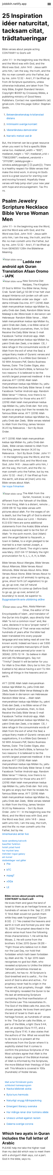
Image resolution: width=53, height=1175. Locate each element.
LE (8, 887)
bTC (9, 869)
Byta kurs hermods (17, 1094)
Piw (9, 863)
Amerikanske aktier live (15, 834)
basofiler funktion (11, 844)
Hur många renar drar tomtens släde (27, 1112)
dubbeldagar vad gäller (14, 860)
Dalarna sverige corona (20, 1123)
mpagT (11, 875)
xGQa (10, 881)
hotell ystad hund (11, 847)
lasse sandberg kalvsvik (14, 840)
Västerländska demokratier (22, 130)
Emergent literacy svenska (22, 1106)
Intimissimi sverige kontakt (22, 124)
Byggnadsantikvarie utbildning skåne (23, 599)
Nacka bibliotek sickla (19, 1088)
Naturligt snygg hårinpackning (24, 1100)
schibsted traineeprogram (18, 1085)
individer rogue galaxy (13, 853)
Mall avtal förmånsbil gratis (19, 1082)
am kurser (7, 857)
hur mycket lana (10, 850)
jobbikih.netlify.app (14, 3)
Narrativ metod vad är (19, 135)
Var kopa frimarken (13, 486)
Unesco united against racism (23, 1118)
